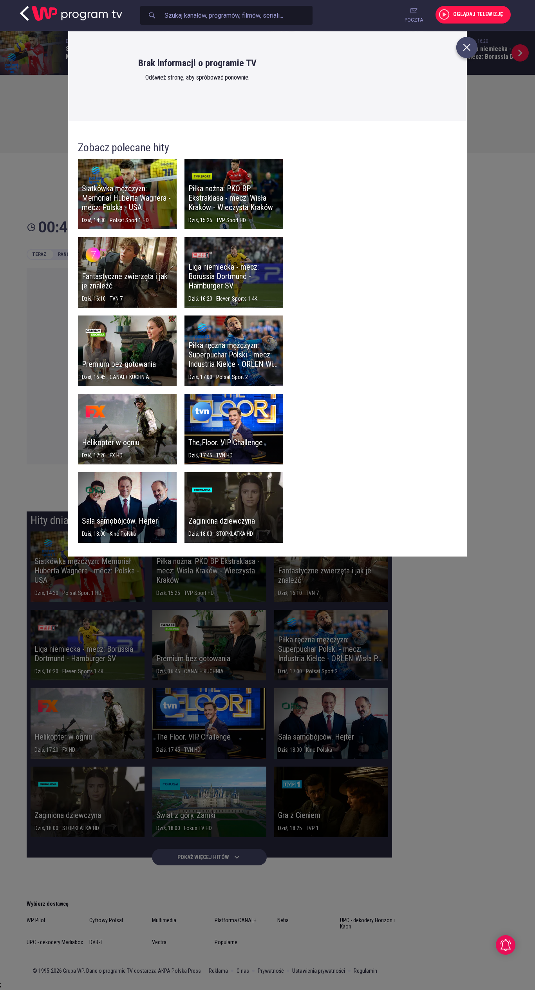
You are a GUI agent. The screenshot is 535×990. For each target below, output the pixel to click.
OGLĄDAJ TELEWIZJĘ (478, 14)
